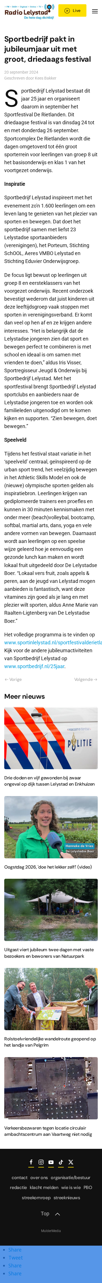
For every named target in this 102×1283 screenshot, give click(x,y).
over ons (39, 1178)
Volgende (83, 679)
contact (19, 1178)
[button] (95, 11)
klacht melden (44, 1187)
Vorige (15, 679)
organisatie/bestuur (70, 1178)
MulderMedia (51, 1231)
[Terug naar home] (30, 11)
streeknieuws (67, 1198)
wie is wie (71, 1187)
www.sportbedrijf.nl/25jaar (34, 666)
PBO (88, 1187)
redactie (18, 1187)
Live (76, 10)
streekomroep (36, 1198)
